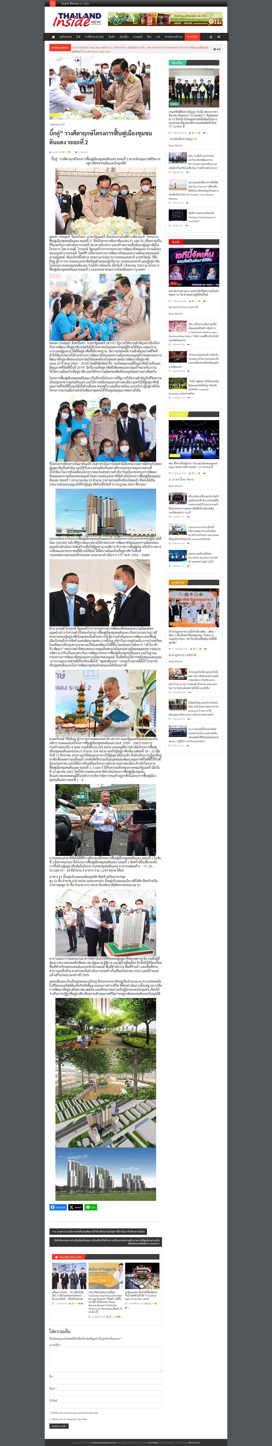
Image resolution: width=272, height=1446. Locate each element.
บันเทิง (111, 36)
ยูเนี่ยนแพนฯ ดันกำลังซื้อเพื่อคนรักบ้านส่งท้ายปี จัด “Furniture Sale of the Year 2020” (141, 1293)
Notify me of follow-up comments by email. (75, 1410)
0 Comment (83, 149)
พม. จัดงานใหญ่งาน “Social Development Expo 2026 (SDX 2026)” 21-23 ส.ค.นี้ (113, 47)
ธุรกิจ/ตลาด (66, 36)
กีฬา (149, 36)
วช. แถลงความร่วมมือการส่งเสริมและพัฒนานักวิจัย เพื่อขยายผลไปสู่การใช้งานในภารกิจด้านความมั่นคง (99, 1229)
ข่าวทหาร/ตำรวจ (173, 36)
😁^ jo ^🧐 (75, 1301)
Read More (175, 142)
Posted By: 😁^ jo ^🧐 (61, 150)
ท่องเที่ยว (124, 36)
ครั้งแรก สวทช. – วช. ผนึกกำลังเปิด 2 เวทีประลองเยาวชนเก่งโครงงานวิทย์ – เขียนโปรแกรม (68, 1293)
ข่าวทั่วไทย (192, 36)
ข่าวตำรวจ (175, 621)
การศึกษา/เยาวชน (94, 36)
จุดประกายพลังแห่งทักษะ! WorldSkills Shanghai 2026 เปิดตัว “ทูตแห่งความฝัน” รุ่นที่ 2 (203, 555)
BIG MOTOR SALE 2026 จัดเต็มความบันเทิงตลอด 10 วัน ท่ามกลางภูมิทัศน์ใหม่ (194, 290)
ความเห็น (55, 1342)
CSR (158, 36)
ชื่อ (51, 1374)
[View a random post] (218, 37)
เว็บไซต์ (53, 1398)
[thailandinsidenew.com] (53, 37)
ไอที (78, 36)
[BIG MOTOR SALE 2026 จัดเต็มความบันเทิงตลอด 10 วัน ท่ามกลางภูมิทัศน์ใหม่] (194, 264)
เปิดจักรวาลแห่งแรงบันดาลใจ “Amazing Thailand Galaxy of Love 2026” (202, 214)
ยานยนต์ (137, 36)
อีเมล (52, 1386)
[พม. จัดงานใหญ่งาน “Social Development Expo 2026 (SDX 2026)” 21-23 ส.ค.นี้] (194, 436)
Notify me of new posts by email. (69, 1416)
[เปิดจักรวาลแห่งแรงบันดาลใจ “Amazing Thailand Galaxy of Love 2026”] (178, 212)
